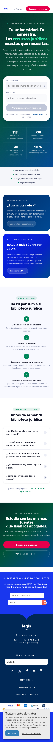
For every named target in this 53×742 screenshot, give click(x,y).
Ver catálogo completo (26, 553)
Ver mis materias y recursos (26, 107)
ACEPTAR (12, 733)
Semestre (10, 92)
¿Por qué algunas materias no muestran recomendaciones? (26, 444)
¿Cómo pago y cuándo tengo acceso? (26, 477)
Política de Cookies (31, 733)
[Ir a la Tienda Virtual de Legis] (6, 9)
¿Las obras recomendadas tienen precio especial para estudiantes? (26, 455)
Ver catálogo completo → (21, 224)
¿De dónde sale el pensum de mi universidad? (26, 432)
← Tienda (18, 9)
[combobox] (26, 85)
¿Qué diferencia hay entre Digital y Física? (26, 466)
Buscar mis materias (38, 9)
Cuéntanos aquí (37, 114)
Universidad (12, 80)
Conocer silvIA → (17, 271)
